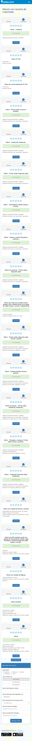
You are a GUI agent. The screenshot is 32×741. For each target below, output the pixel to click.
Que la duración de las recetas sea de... (13, 700)
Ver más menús (16, 660)
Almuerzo (14, 672)
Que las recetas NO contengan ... (11, 713)
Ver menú (16, 42)
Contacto (20, 730)
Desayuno (6, 672)
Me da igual (16, 679)
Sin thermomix (16, 685)
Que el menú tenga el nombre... (11, 688)
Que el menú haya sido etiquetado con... (13, 694)
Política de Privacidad (18, 732)
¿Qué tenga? (6, 670)
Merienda (7, 674)
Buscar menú (16, 721)
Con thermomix (16, 682)
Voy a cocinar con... (8, 676)
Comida (22, 672)
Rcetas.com (7, 2)
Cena (14, 674)
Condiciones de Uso (6, 732)
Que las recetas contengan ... (10, 706)
